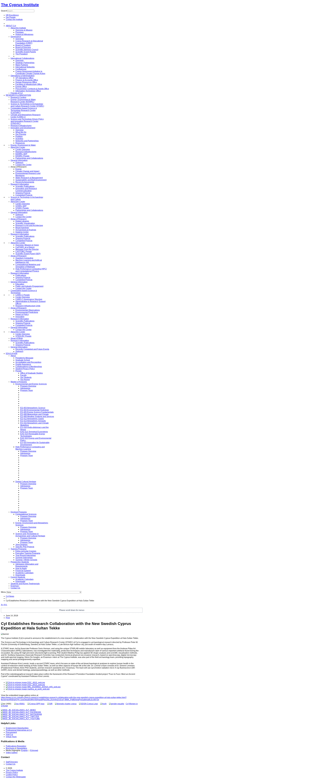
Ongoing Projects (22, 193)
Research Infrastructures (21, 126)
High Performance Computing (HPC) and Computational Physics (31, 270)
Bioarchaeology (22, 228)
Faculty (23, 375)
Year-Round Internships (25, 555)
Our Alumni (25, 380)
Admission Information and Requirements (26, 565)
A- (6, 605)
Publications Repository (16, 746)
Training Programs (18, 549)
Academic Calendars (24, 573)
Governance (16, 37)
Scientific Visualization (25, 223)
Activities (19, 139)
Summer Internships (24, 558)
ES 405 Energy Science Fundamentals (37, 412)
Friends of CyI (17, 93)
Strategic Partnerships (24, 63)
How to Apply (21, 568)
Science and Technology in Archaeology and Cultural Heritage (30, 535)
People (18, 371)
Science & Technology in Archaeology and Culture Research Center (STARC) (27, 105)
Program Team (26, 390)
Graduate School (22, 360)
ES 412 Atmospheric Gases (32, 419)
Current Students (18, 577)
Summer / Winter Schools (26, 560)
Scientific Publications (24, 186)
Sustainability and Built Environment (30, 180)
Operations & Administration (23, 76)
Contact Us (15, 588)
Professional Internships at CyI (19, 730)
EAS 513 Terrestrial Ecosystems (34, 432)
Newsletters (22, 748)
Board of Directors (23, 47)
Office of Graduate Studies (31, 373)
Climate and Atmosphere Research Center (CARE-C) (26, 116)
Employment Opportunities (17, 728)
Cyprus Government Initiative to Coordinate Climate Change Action (30, 72)
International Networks (25, 67)
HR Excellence (12, 15)
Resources (20, 143)
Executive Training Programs (27, 553)
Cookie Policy (12, 775)
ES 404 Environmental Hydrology (34, 410)
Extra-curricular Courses (25, 551)
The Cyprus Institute (20, 5)
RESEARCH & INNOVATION (18, 95)
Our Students (26, 377)
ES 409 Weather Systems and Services (37, 416)
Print (8, 618)
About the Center (18, 147)
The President (21, 54)
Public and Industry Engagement (29, 286)
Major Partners (21, 65)
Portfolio (19, 136)
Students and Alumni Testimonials (25, 584)
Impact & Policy (22, 314)
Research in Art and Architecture (29, 225)
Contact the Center (23, 165)
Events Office (21, 87)
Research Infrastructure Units (27, 306)
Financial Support (23, 571)
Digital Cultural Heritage (25, 482)
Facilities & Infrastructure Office (28, 84)
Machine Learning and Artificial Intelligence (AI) (28, 261)
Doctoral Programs (19, 512)
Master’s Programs (19, 382)
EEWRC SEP (21, 154)
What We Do (20, 132)
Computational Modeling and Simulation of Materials (27, 266)
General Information (19, 160)
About (13, 356)
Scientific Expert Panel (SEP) (28, 254)
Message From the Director (27, 249)
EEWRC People (22, 156)
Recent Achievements (24, 182)
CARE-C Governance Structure (28, 299)
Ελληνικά (34, 750)
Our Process (20, 134)
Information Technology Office (28, 91)
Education (19, 284)
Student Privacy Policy (25, 369)
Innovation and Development (23, 128)
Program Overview (28, 386)
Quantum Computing (24, 258)
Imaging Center (22, 232)
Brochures (10, 748)
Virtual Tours (11, 737)
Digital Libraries (22, 221)
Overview (19, 39)
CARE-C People (22, 295)
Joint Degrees (21, 545)
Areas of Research (19, 219)
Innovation (19, 317)
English (24, 750)
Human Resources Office (26, 82)
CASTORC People (23, 251)
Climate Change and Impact (27, 171)
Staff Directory (12, 762)
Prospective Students (20, 562)
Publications (20, 275)
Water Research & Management (29, 178)
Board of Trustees (23, 45)
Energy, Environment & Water (23, 145)
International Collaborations (22, 58)
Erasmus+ (15, 586)
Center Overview (22, 149)
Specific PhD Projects (24, 547)
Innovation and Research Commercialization (26, 190)
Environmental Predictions (26, 312)
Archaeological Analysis (25, 230)
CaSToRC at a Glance (25, 247)
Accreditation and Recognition (28, 362)
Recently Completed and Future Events (32, 349)
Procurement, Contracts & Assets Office (32, 89)
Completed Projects (23, 195)
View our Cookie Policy (33, 26)
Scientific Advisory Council (26, 50)
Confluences (20, 69)
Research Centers (18, 97)
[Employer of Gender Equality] (116, 704)
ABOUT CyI (11, 26)
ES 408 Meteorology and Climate (34, 414)
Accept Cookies (24, 32)
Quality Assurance (23, 364)
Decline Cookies (42, 32)
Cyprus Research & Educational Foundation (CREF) (29, 42)
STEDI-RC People (23, 336)
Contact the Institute (14, 19)
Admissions (25, 388)
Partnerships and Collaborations (29, 158)
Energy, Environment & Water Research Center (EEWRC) (23, 101)
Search (4, 11)
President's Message (24, 358)
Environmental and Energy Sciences (31, 384)
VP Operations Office (24, 78)
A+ (2, 605)
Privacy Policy (12, 772)
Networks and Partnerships (27, 141)
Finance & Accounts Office (26, 80)
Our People (11, 17)
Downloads (20, 575)
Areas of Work (17, 338)
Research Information (20, 184)
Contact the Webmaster (16, 777)
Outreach (19, 162)
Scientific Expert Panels (25, 52)
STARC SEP (21, 206)
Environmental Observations (27, 310)
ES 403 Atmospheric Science (32, 408)
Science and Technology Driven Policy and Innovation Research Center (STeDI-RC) (27, 121)
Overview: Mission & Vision (27, 245)
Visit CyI (9, 734)
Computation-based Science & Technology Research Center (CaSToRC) (24, 110)
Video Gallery (12, 753)
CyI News (10, 596)
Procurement (11, 732)
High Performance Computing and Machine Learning (30, 448)
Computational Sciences (25, 514)
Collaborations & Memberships (28, 367)
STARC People (22, 208)
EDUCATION (11, 354)
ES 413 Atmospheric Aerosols (33, 421)
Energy (18, 169)
